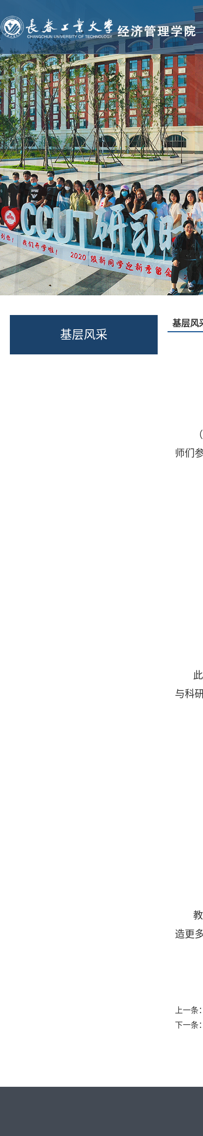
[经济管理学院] (100, 16)
